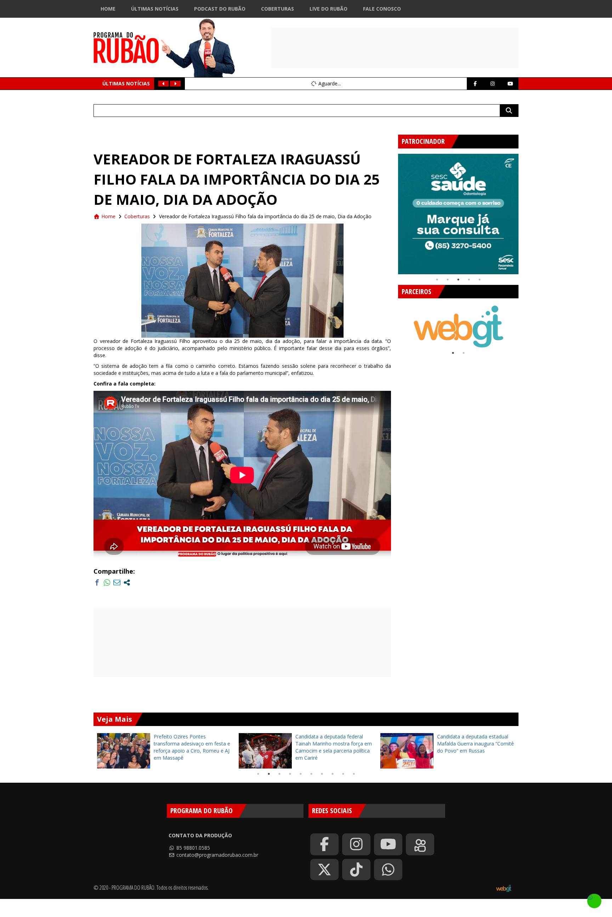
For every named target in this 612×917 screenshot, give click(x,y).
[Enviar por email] (116, 582)
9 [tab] (343, 773)
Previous (392, 211)
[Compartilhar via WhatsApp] (106, 582)
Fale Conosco (382, 8)
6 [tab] (311, 773)
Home (108, 8)
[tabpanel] (458, 214)
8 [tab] (332, 773)
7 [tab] (321, 773)
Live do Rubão (328, 8)
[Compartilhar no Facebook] (97, 582)
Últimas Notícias (154, 8)
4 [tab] (468, 279)
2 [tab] (447, 279)
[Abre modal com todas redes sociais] (126, 582)
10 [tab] (353, 773)
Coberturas (277, 8)
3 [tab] (458, 279)
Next (523, 211)
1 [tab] (437, 279)
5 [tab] (479, 279)
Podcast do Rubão (219, 8)
